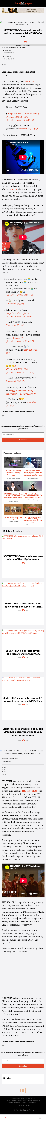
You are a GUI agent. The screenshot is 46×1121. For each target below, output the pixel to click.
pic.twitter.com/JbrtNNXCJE (20, 317)
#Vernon (10, 117)
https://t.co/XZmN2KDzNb (19, 295)
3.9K (27, 704)
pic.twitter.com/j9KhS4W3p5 (20, 372)
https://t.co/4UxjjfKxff (17, 313)
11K (28, 42)
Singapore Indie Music (30, 1103)
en (17, 1118)
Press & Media (30, 1098)
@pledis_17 (17, 338)
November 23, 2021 (28, 129)
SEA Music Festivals (23, 1105)
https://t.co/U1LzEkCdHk (21, 114)
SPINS (21, 42)
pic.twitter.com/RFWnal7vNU (21, 394)
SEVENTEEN (29, 82)
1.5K (27, 610)
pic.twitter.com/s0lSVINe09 (20, 120)
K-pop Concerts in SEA (14, 1100)
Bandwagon (23, 3)
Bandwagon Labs (17, 1098)
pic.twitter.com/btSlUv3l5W (20, 341)
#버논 (36, 114)
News (4, 65)
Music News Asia (14, 1103)
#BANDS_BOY (21, 117)
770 (27, 740)
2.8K (27, 657)
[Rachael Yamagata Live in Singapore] (23, 13)
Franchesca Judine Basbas (17, 47)
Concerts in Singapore (31, 1100)
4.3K (27, 563)
